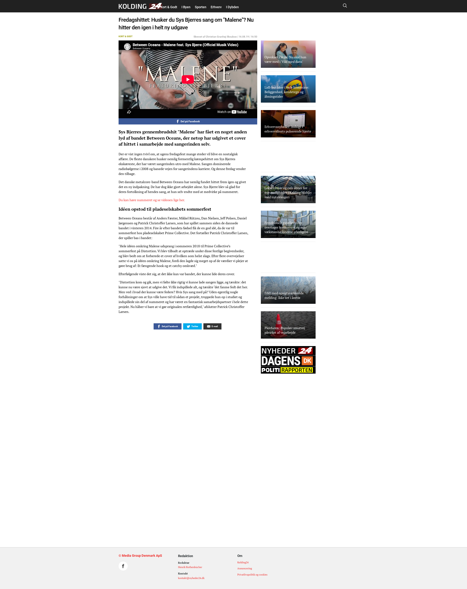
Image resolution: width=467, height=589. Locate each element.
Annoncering (244, 568)
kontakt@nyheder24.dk (191, 578)
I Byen (186, 7)
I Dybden (232, 7)
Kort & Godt (169, 7)
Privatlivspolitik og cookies (252, 574)
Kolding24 (242, 562)
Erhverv (216, 7)
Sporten (200, 7)
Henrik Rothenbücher (190, 567)
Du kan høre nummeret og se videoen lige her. (152, 200)
